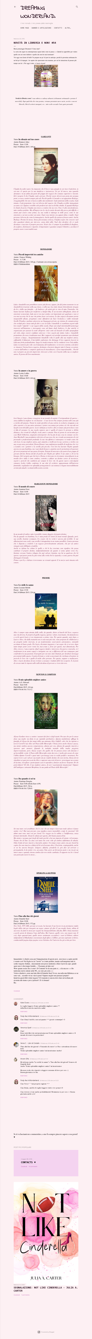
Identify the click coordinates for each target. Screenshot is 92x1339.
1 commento (25, 1295)
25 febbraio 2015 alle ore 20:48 (49, 1016)
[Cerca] (77, 6)
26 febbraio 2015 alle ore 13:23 (49, 1080)
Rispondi (23, 1011)
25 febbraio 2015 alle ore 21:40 (41, 1028)
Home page (24, 28)
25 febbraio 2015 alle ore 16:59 (39, 1003)
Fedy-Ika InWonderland (29, 1016)
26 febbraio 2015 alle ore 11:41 (39, 1059)
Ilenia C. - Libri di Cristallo (29, 1043)
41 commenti (33, 1166)
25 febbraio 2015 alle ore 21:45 (49, 1043)
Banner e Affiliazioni (41, 28)
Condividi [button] (17, 991)
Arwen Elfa (24, 1059)
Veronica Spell (25, 1028)
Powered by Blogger (47, 1332)
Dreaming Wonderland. (37, 12)
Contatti (58, 28)
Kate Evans (24, 1003)
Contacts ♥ (28, 1162)
